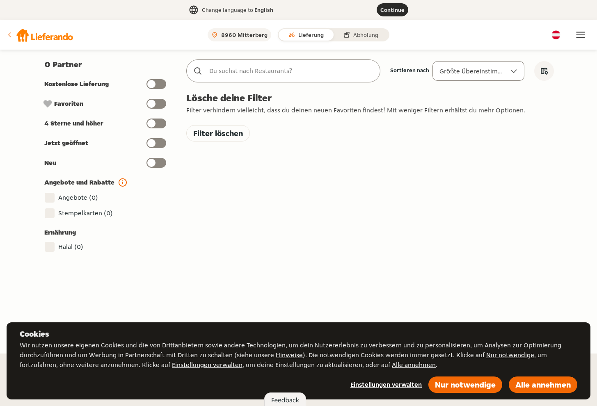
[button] (40, 34)
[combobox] (291, 71)
